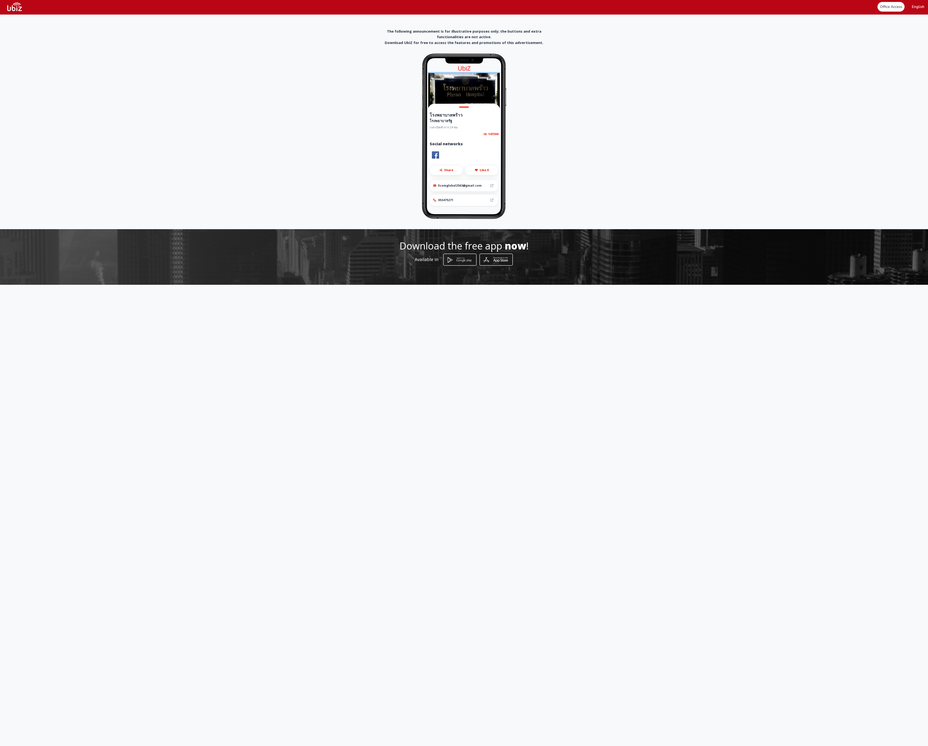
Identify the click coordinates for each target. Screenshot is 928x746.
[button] (918, 7)
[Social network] (435, 155)
